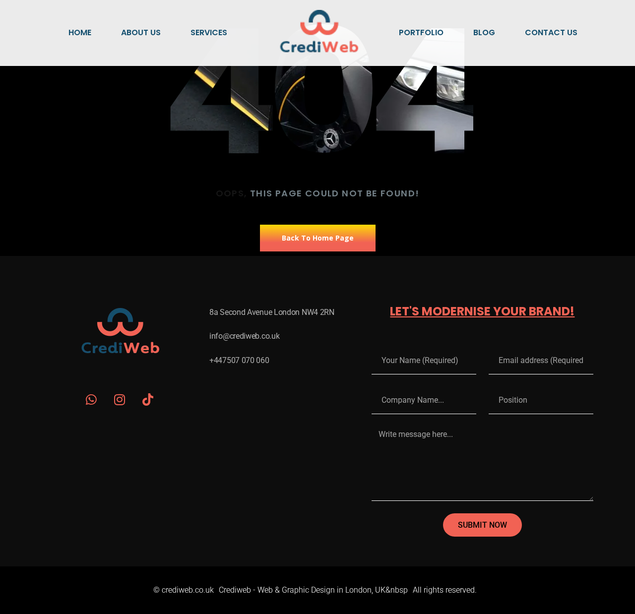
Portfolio (421, 32)
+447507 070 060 (239, 360)
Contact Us (551, 32)
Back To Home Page (318, 238)
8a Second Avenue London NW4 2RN (271, 312)
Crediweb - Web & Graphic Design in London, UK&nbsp (313, 590)
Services (208, 32)
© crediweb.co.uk (183, 590)
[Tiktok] (148, 399)
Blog (484, 32)
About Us (141, 32)
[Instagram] (120, 399)
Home (79, 32)
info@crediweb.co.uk (244, 336)
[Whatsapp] (91, 399)
